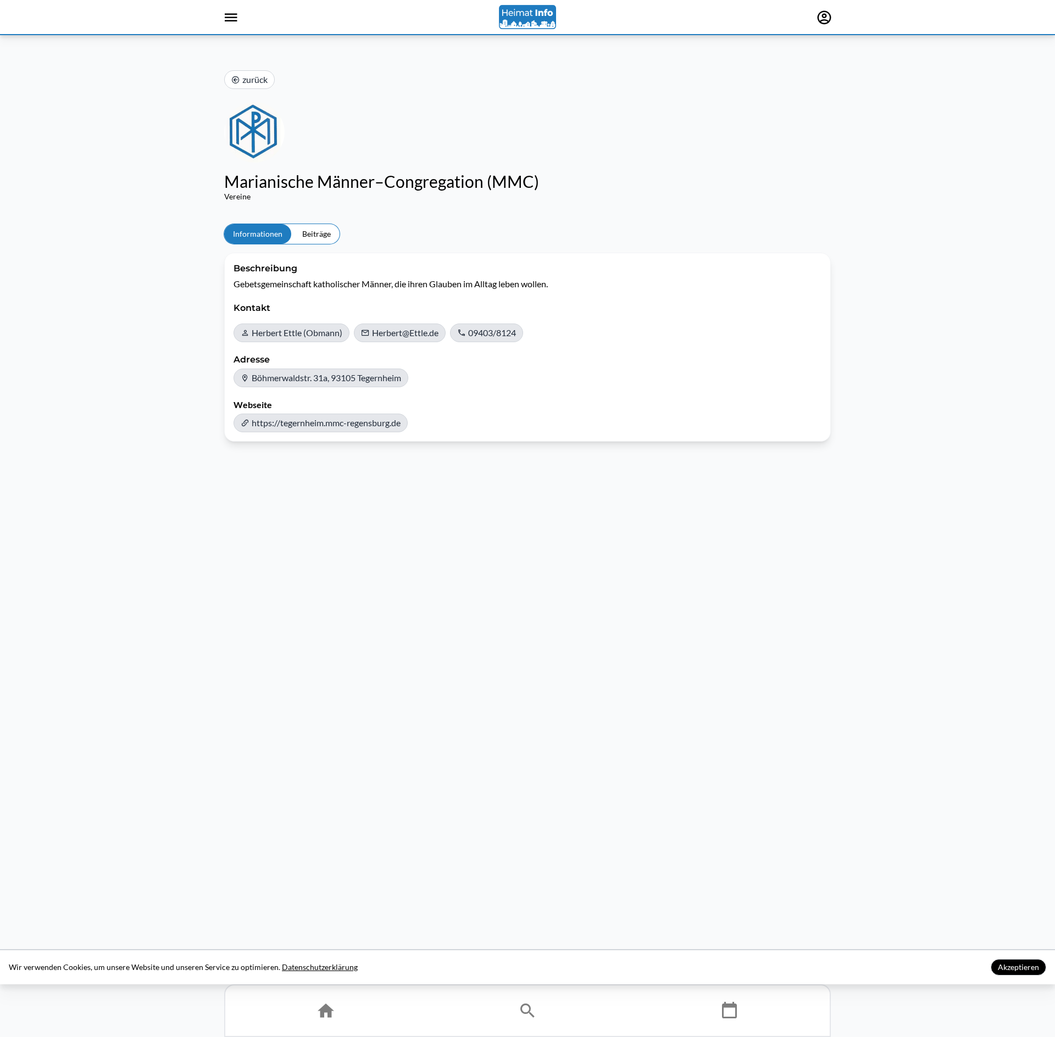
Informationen (257, 233)
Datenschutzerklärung (320, 967)
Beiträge (316, 233)
